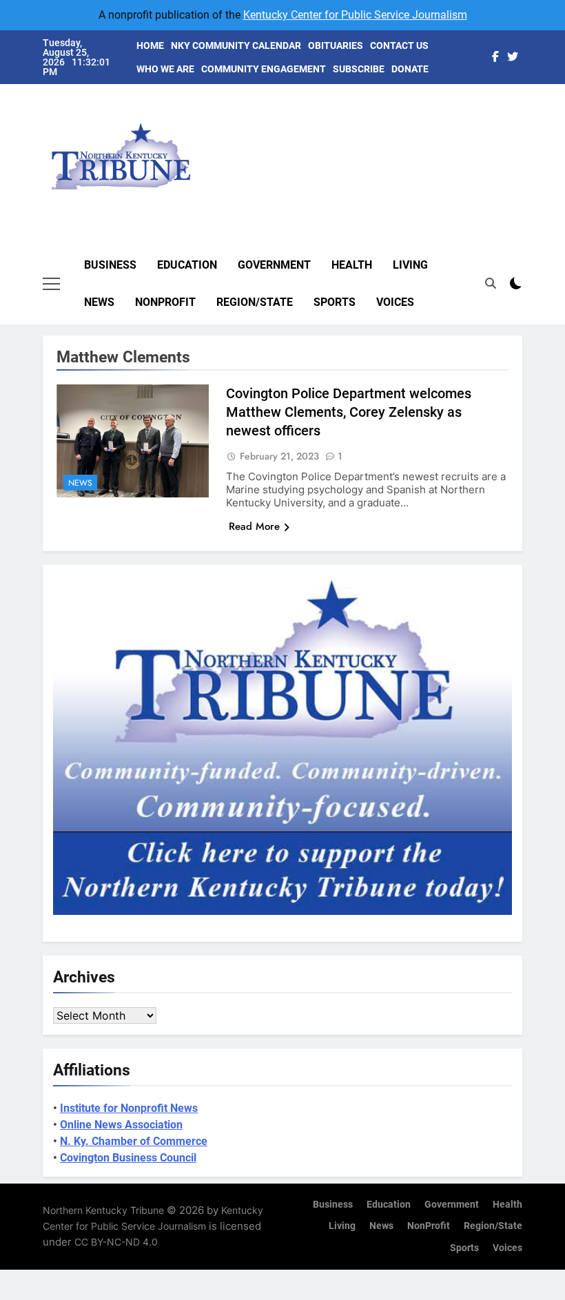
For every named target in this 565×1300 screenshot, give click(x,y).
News (99, 302)
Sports (335, 302)
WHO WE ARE (165, 68)
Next (496, 142)
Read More (254, 526)
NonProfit (165, 302)
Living (410, 264)
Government (274, 264)
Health (351, 264)
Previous (528, 142)
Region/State (254, 302)
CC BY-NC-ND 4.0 (116, 1242)
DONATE (410, 68)
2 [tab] (529, 95)
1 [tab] (529, 74)
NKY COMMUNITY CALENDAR (236, 45)
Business (110, 264)
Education (187, 264)
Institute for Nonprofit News (129, 1108)
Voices (395, 302)
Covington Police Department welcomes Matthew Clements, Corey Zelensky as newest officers (348, 412)
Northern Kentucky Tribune (103, 1210)
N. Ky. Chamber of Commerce (133, 1141)
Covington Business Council (128, 1157)
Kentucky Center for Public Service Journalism (355, 14)
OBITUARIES (335, 45)
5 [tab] (529, 157)
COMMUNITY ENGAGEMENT (263, 68)
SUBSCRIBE (358, 68)
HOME (150, 45)
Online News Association (121, 1124)
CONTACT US (399, 45)
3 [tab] (529, 115)
